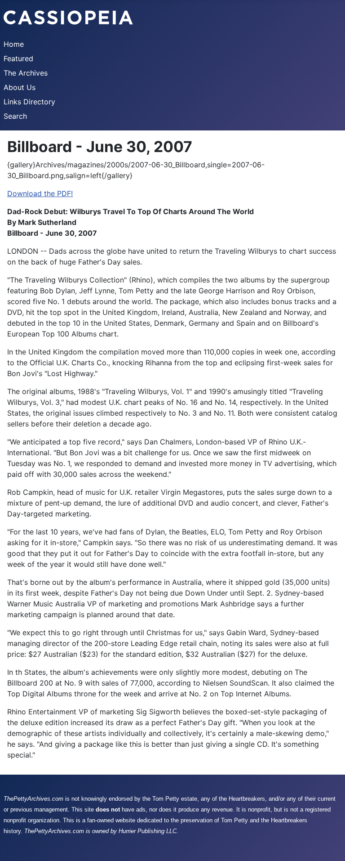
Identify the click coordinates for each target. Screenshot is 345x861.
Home (14, 44)
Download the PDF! (40, 193)
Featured (18, 58)
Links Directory (29, 101)
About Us (19, 87)
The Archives (26, 72)
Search (15, 116)
